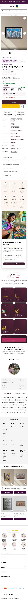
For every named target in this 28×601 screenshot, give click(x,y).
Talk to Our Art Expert (11, 106)
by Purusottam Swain (6, 69)
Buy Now (14, 102)
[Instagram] (4, 595)
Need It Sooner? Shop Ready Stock (14, 263)
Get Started (13, 339)
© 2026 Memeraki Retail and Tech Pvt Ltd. (10, 598)
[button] (14, 61)
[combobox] (14, 10)
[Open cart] (26, 6)
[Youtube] (12, 595)
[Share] (24, 106)
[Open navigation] (3, 6)
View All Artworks (7, 393)
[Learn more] (10, 57)
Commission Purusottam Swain (20, 393)
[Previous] (3, 33)
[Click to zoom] (24, 18)
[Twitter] (6, 595)
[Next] (24, 33)
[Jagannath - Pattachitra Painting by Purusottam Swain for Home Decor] (7, 477)
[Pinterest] (9, 595)
